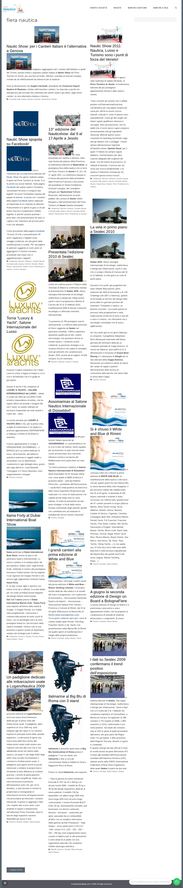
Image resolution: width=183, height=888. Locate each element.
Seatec (121, 771)
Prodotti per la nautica (78, 214)
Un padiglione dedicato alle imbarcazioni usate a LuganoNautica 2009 (26, 681)
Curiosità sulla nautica (18, 99)
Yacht (20, 639)
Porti (115, 184)
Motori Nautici (76, 849)
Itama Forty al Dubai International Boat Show (23, 519)
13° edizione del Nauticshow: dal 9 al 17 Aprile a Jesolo (65, 133)
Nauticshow (45, 99)
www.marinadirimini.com (67, 615)
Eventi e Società (98, 7)
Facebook (11, 187)
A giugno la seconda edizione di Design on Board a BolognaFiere (108, 596)
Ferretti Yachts (38, 636)
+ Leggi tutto (15, 870)
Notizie (54, 99)
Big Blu (54, 849)
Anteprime (97, 179)
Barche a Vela (160, 7)
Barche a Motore (137, 7)
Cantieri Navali (122, 179)
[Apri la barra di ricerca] (176, 8)
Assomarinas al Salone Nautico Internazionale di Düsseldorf (67, 406)
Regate (117, 7)
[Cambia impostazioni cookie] (4, 883)
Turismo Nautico (19, 269)
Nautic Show (12, 177)
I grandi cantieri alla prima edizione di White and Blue (64, 554)
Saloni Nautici (112, 564)
